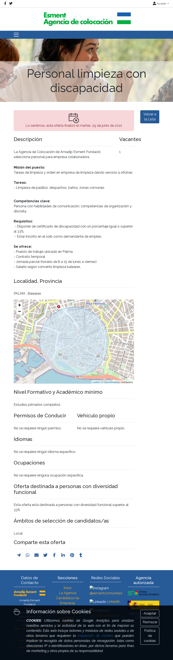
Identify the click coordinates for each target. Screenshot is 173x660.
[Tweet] (45, 555)
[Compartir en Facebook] (54, 555)
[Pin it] (72, 555)
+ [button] (19, 305)
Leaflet (96, 382)
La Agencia (67, 593)
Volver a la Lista (149, 116)
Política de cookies (150, 636)
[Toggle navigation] (16, 35)
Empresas (67, 603)
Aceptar (150, 613)
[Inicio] (86, 17)
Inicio (68, 588)
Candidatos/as (67, 598)
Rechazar (150, 622)
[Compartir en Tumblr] (81, 555)
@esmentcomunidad (106, 593)
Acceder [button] (161, 3)
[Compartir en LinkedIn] (63, 555)
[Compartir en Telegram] (19, 555)
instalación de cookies (95, 636)
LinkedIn (113, 602)
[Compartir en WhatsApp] (28, 555)
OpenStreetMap (112, 382)
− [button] (19, 311)
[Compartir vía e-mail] (36, 555)
